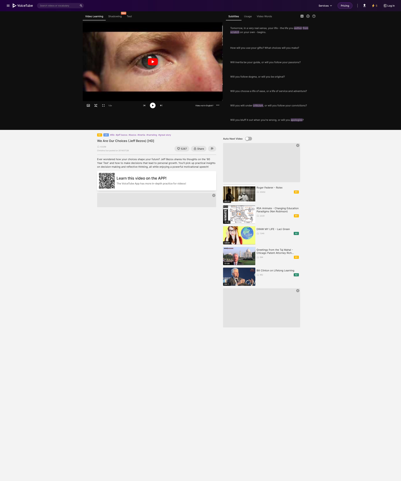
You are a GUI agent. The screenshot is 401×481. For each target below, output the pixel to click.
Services (324, 5)
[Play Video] (153, 61)
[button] (302, 16)
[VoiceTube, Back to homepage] (23, 5)
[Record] (312, 30)
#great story (164, 134)
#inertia (141, 134)
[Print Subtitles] (308, 16)
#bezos (132, 134)
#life (112, 134)
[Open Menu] (8, 6)
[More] (218, 105)
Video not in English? (204, 105)
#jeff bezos (121, 134)
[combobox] (57, 5)
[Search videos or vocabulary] (81, 5)
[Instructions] (314, 16)
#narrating (151, 134)
